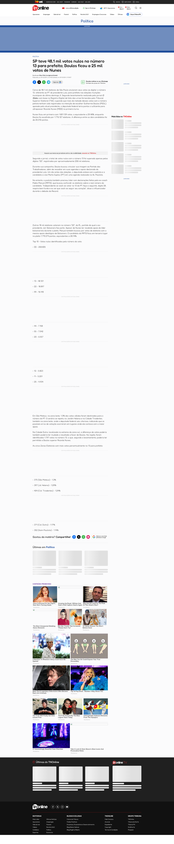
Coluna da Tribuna (72, 819)
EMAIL (137, 2)
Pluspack (131, 830)
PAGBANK (67, 2)
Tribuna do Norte (133, 822)
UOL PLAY (81, 2)
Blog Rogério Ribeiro (73, 830)
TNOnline (131, 819)
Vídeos (112, 14)
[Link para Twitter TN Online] (57, 807)
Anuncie (107, 822)
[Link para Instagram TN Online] (62, 807)
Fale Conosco (109, 819)
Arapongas (46, 14)
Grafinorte (131, 827)
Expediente (108, 824)
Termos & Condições (111, 830)
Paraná (66, 14)
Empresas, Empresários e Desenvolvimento (80, 824)
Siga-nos (55, 82)
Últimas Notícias (51, 819)
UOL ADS (87, 2)
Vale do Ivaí (56, 14)
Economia (49, 832)
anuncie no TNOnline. (89, 153)
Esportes (35, 832)
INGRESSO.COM (50, 2)
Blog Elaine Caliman (73, 827)
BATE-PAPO (128, 2)
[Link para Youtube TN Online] (67, 807)
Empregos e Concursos (99, 14)
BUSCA (118, 2)
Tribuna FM (131, 824)
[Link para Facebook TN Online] (53, 807)
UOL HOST (60, 2)
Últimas (120, 14)
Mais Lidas (36, 819)
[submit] (136, 8)
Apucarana (36, 14)
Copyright (108, 827)
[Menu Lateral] (140, 8)
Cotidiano (36, 830)
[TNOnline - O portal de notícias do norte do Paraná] (41, 8)
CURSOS (74, 2)
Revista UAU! (84, 14)
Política (74, 14)
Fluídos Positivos (72, 822)
